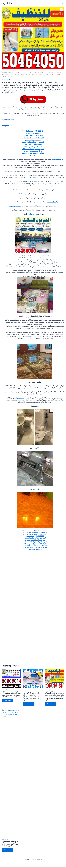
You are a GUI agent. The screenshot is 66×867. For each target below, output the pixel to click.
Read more (7, 700)
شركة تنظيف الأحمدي (57, 159)
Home (3, 72)
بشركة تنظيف (20, 398)
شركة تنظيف (33, 214)
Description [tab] (5, 127)
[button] (61, 9)
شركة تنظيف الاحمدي (52, 202)
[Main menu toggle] (62, 3)
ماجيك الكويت (8, 3)
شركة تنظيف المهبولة (15, 206)
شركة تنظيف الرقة (35, 177)
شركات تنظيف (59, 72)
